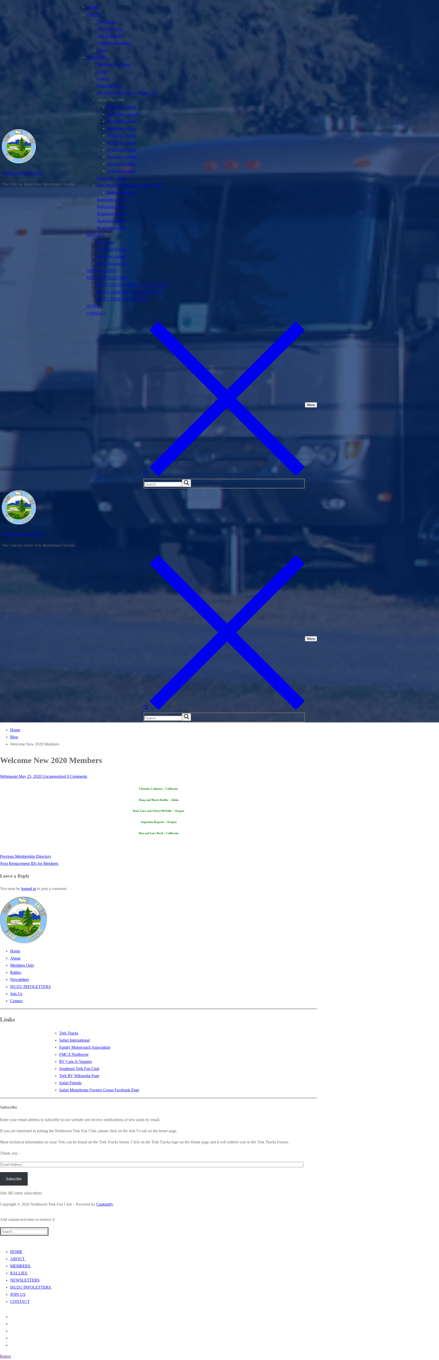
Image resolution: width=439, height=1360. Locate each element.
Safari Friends (70, 1083)
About (15, 958)
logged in (28, 888)
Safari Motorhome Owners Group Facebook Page (99, 1090)
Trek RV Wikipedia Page (79, 1076)
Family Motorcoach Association (84, 1047)
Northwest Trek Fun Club (22, 173)
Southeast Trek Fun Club (79, 1068)
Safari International (74, 1040)
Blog (14, 737)
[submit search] (186, 483)
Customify (104, 1204)
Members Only (22, 965)
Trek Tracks (68, 1033)
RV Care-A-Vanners (75, 1061)
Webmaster (9, 776)
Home (15, 730)
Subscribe (14, 1179)
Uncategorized (53, 776)
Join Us (16, 994)
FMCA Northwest (73, 1054)
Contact (16, 1001)
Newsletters (19, 979)
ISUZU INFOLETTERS (30, 986)
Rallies (15, 972)
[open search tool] (224, 475)
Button (5, 1356)
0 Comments (76, 776)
